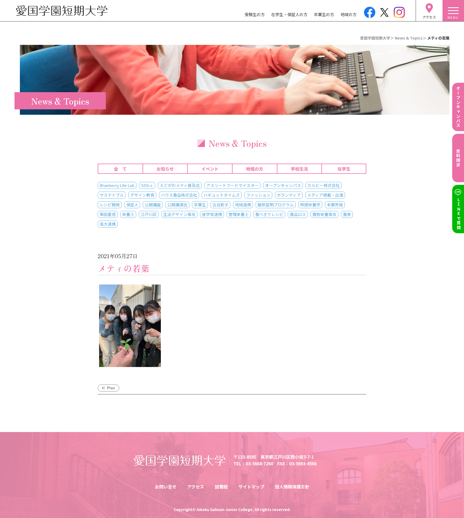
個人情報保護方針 (292, 486)
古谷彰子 (220, 204)
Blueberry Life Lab (117, 185)
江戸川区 (149, 214)
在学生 (344, 169)
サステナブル (112, 195)
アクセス (195, 486)
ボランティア (289, 195)
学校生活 (299, 169)
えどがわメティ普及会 (180, 185)
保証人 (132, 204)
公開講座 (153, 204)
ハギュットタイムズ (222, 195)
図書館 (221, 486)
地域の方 (348, 14)
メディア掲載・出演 (325, 195)
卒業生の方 (324, 14)
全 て (120, 169)
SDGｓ (147, 185)
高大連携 (108, 224)
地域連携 (243, 204)
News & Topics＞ (410, 38)
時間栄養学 (310, 204)
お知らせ (165, 169)
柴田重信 (108, 214)
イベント (210, 169)
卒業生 (200, 204)
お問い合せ (165, 486)
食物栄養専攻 (324, 214)
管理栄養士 (239, 214)
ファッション (258, 195)
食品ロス (298, 214)
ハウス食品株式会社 (179, 195)
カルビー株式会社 (323, 185)
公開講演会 (177, 204)
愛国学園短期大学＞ (377, 38)
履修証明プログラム (276, 204)
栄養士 (128, 214)
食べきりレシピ (269, 214)
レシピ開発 (110, 204)
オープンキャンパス (283, 185)
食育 (347, 214)
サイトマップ (251, 486)
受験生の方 (255, 14)
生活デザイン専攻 (179, 214)
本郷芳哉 (335, 204)
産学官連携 (212, 214)
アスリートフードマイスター (232, 185)
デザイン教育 (142, 195)
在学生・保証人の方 (289, 14)
